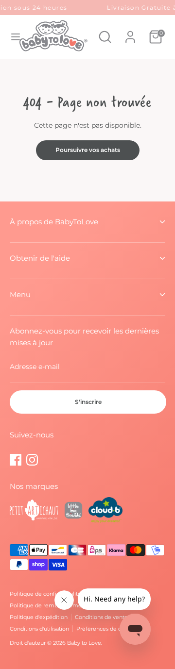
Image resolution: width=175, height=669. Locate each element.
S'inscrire (88, 401)
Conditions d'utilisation (39, 628)
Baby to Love (84, 642)
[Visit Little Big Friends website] (73, 511)
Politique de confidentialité (45, 593)
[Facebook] (15, 460)
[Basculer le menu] (10, 37)
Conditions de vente (101, 617)
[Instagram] (32, 460)
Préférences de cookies (107, 628)
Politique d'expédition (39, 617)
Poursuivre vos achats (87, 149)
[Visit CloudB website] (105, 511)
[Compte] (130, 32)
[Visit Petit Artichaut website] (34, 511)
